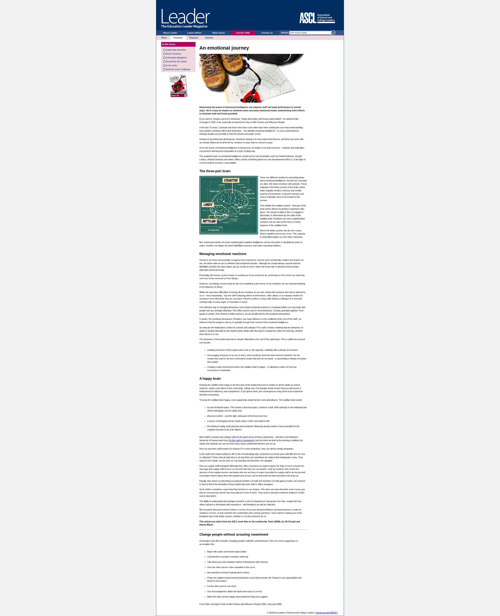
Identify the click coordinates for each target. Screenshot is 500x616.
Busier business (173, 54)
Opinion (209, 37)
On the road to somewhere (241, 440)
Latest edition (194, 33)
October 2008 (243, 33)
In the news (171, 65)
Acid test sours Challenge (178, 69)
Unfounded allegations (176, 57)
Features (178, 37)
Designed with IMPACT (327, 613)
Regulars (193, 37)
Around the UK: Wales (176, 61)
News (164, 37)
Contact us (267, 33)
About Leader (170, 33)
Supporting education (176, 50)
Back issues (218, 33)
